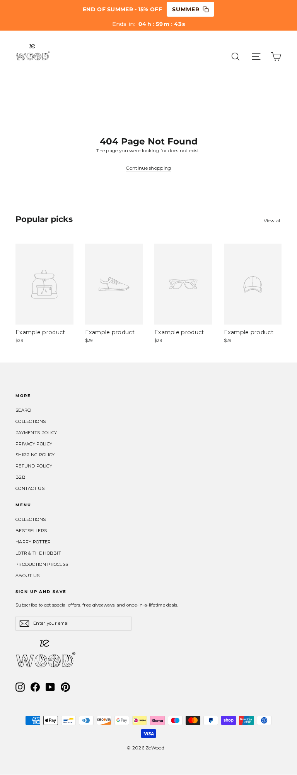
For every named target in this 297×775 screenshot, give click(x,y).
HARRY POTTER (33, 542)
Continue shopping (148, 168)
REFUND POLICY (33, 466)
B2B (20, 477)
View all (273, 220)
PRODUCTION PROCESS (41, 564)
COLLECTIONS (30, 421)
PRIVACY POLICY (33, 444)
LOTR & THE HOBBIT (38, 553)
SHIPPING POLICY (35, 454)
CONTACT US (29, 488)
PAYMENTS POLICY (36, 432)
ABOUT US (27, 575)
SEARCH (24, 410)
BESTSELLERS (31, 530)
